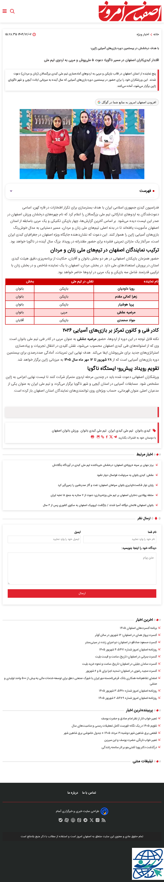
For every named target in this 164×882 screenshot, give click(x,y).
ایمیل (77, 532)
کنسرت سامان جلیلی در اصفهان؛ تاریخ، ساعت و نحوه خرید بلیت (119, 664)
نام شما (152, 532)
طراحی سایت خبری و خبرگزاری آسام (77, 811)
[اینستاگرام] (97, 821)
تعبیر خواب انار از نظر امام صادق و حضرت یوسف (129, 718)
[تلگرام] (115, 438)
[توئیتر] (111, 438)
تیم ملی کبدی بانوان (93, 430)
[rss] (103, 821)
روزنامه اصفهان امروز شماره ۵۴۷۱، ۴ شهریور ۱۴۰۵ (128, 649)
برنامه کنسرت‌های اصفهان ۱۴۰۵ (138, 628)
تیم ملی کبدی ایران (120, 430)
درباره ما (73, 793)
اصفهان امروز (84, 836)
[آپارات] (66, 821)
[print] (92, 436)
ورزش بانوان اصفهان (65, 430)
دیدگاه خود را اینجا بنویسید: (139, 548)
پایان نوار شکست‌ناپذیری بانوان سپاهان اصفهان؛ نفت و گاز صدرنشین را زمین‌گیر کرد (106, 485)
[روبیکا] (73, 821)
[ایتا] (79, 821)
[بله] (61, 821)
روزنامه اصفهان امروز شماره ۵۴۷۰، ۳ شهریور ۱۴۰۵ (128, 691)
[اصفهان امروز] (129, 11)
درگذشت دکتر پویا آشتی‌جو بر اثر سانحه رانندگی (129, 747)
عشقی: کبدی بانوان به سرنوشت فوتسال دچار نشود (125, 475)
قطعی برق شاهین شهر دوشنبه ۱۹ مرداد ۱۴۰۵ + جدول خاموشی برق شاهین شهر (110, 733)
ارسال (82, 593)
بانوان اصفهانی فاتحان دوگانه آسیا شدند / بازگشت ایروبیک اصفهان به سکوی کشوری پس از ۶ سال (98, 505)
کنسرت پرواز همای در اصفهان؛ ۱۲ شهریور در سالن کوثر (126, 635)
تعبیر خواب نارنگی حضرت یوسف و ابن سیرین (130, 740)
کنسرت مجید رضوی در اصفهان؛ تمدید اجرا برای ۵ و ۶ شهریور (121, 671)
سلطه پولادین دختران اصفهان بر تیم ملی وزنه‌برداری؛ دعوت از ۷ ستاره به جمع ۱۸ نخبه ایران (102, 495)
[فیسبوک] (106, 438)
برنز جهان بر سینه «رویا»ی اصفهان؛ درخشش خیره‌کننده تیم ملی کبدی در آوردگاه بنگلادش (103, 465)
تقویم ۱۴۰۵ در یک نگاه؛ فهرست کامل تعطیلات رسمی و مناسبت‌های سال (114, 726)
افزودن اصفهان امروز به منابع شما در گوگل (129, 102)
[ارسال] (98, 438)
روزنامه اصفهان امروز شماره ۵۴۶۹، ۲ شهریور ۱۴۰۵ (127, 698)
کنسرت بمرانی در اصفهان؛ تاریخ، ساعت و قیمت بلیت (126, 656)
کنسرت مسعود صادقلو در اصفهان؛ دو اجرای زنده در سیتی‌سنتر (121, 642)
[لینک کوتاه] (102, 438)
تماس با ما (89, 793)
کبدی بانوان (143, 430)
